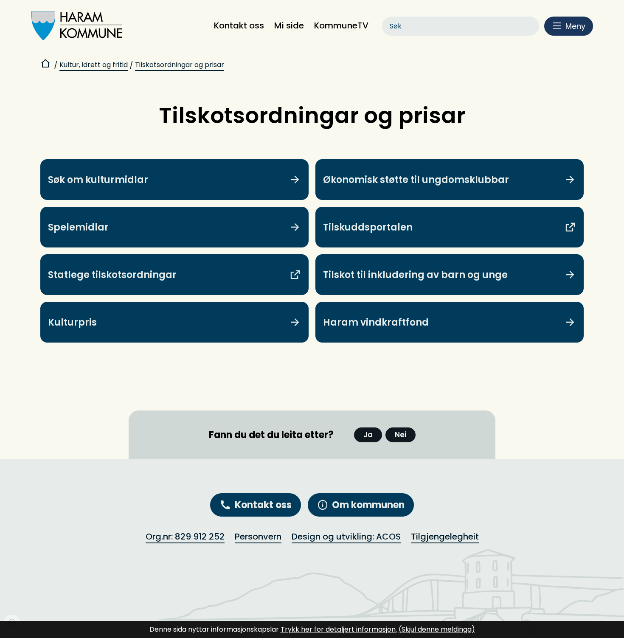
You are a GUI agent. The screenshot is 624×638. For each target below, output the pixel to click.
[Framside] (46, 65)
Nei (400, 435)
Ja (368, 435)
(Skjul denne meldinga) (437, 629)
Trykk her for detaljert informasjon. (339, 629)
